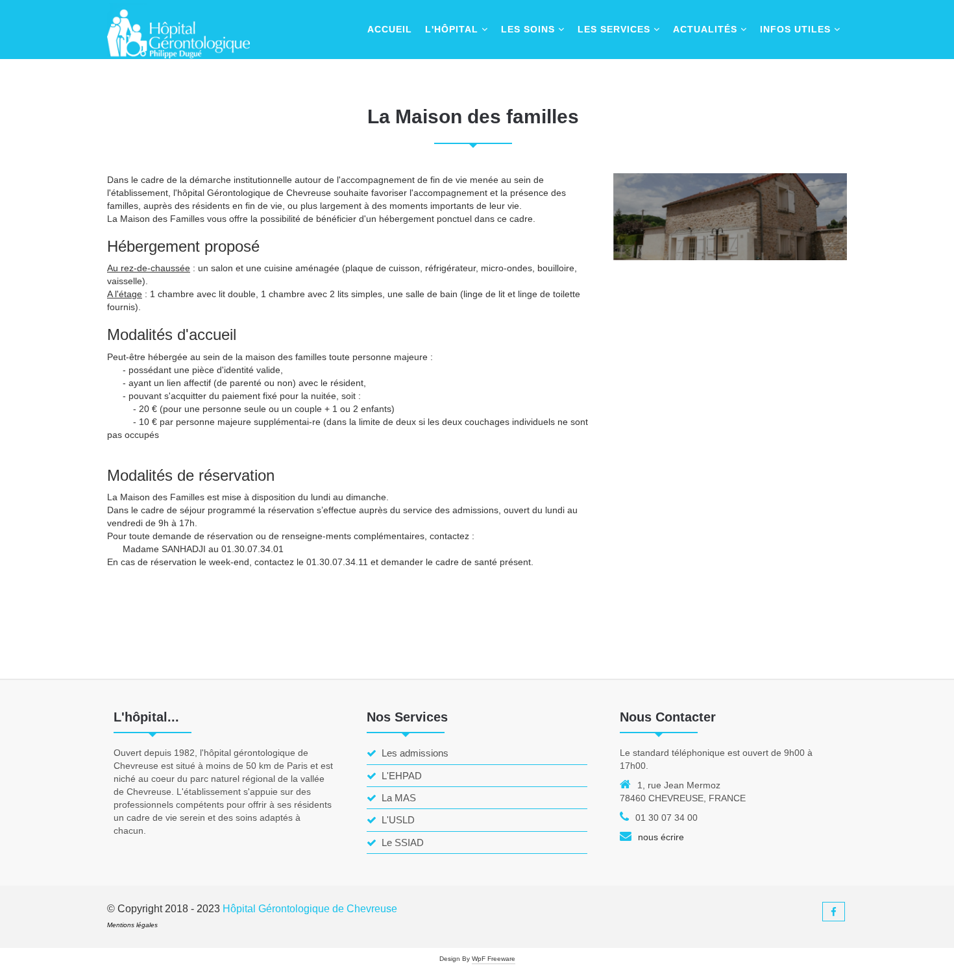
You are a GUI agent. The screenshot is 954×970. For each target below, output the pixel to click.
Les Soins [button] (529, 29)
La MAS (399, 797)
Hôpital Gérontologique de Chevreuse (310, 908)
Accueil (389, 29)
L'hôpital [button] (453, 29)
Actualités (706, 29)
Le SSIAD (403, 842)
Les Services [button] (616, 29)
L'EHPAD (402, 775)
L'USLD (398, 819)
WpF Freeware (493, 958)
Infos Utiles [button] (797, 29)
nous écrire (661, 837)
